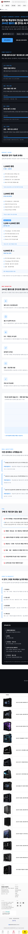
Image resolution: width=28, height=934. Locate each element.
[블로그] (23, 903)
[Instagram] (20, 903)
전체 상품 (13, 5)
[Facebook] (18, 906)
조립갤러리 (17, 895)
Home (2, 9)
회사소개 (16, 886)
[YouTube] (18, 903)
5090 (19, 5)
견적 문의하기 (7, 40)
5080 (24, 5)
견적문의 (16, 891)
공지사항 (16, 896)
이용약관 (16, 888)
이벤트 (16, 893)
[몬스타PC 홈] (6, 2)
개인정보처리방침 (18, 890)
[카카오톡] (20, 906)
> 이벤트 (5, 9)
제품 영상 (7, 5)
